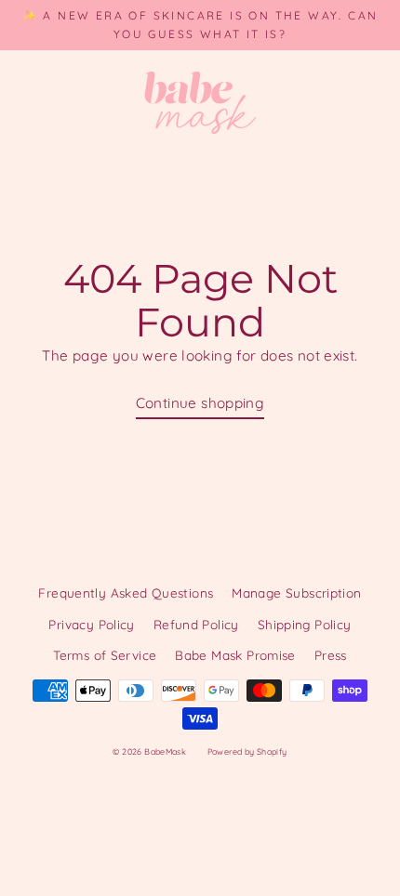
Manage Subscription (296, 592)
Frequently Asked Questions (125, 592)
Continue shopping (200, 403)
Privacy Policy (91, 624)
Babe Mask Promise (235, 655)
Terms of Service (104, 655)
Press (330, 655)
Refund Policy (196, 624)
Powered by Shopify (247, 751)
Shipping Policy (305, 624)
